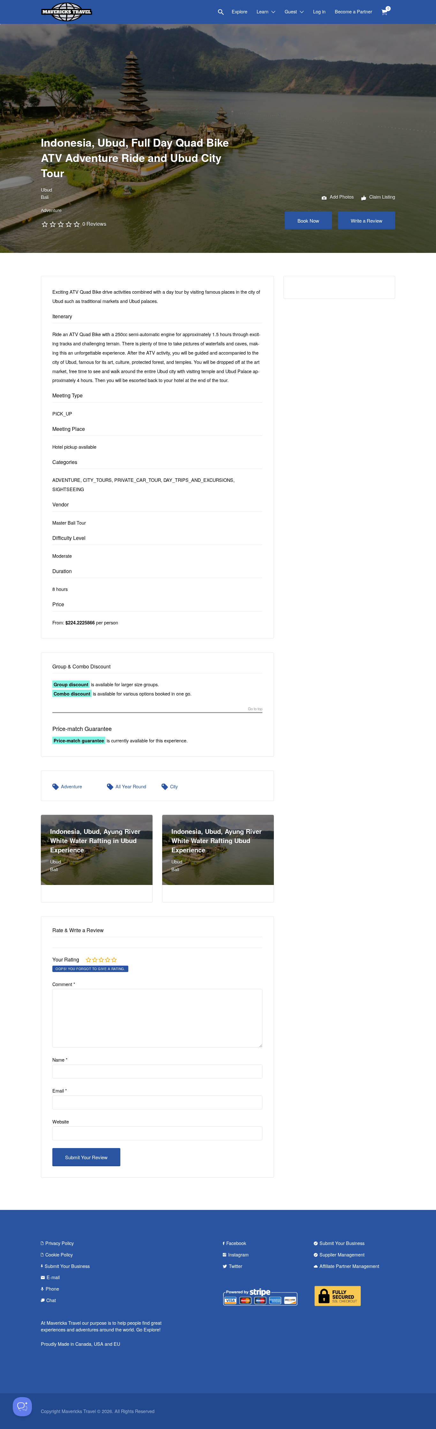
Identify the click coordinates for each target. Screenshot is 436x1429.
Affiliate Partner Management (349, 1266)
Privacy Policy (59, 1243)
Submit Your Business (67, 1266)
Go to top (255, 709)
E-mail (53, 1277)
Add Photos (341, 196)
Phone (52, 1288)
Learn (262, 11)
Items (384, 12)
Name (60, 1059)
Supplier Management (342, 1254)
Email (59, 1090)
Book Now (308, 220)
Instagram (238, 1254)
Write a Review (366, 220)
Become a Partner (353, 11)
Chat (51, 1300)
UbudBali (46, 193)
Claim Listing (381, 196)
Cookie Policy (59, 1254)
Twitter (235, 1266)
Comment (63, 984)
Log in (319, 11)
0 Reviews (94, 223)
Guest (291, 11)
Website (60, 1121)
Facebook (236, 1243)
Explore (239, 11)
